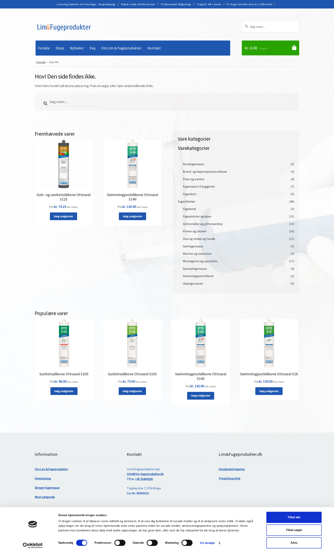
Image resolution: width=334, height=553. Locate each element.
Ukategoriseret (193, 283)
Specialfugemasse (195, 269)
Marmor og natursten (197, 253)
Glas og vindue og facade (199, 239)
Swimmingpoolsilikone (198, 276)
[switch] (119, 543)
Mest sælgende (45, 497)
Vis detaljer (207, 543)
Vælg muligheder (63, 216)
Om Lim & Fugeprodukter (121, 48)
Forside (44, 48)
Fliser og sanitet (193, 179)
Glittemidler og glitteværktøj (202, 224)
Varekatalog (43, 478)
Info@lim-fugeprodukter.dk (145, 474)
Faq (92, 48)
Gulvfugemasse (193, 246)
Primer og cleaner (195, 231)
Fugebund (189, 209)
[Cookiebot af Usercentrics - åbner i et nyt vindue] (33, 545)
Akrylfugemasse (193, 164)
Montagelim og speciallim (200, 261)
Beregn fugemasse (47, 488)
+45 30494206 (144, 479)
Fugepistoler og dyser (197, 216)
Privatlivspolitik (229, 478)
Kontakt (154, 48)
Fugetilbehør (186, 201)
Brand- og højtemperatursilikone (205, 171)
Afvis (294, 542)
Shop (60, 48)
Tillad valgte (294, 530)
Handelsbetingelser (232, 469)
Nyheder (77, 48)
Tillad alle (294, 517)
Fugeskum (189, 194)
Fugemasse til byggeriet (199, 186)
